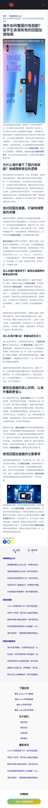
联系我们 (24, 738)
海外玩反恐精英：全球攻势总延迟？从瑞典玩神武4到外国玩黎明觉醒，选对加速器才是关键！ (24, 647)
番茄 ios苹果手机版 (24, 705)
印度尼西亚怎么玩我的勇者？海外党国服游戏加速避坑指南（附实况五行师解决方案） (24, 661)
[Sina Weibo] (13, 542)
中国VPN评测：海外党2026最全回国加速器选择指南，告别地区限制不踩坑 (24, 613)
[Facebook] (5, 542)
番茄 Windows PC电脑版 (24, 694)
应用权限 (24, 733)
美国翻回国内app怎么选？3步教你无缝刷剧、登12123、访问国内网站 (24, 565)
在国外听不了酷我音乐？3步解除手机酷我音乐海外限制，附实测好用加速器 (24, 585)
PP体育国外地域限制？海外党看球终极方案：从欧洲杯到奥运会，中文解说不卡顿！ (24, 592)
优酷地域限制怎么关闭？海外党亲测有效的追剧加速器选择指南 (24, 571)
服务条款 (24, 722)
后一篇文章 (32, 551)
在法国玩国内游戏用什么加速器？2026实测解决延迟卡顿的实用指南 (24, 626)
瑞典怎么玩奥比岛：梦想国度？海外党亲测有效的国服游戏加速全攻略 (24, 668)
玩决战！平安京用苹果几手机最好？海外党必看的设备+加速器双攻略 (24, 654)
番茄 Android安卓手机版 (24, 710)
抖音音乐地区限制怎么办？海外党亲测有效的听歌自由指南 (24, 578)
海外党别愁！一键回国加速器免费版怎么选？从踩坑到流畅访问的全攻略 (24, 633)
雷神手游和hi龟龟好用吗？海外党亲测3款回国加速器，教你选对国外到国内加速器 (24, 620)
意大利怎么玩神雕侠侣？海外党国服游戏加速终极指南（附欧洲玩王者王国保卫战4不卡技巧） (24, 674)
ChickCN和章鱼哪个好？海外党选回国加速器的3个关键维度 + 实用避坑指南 (24, 606)
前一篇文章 (15, 551)
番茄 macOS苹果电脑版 (24, 699)
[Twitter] (9, 542)
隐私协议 (24, 728)
